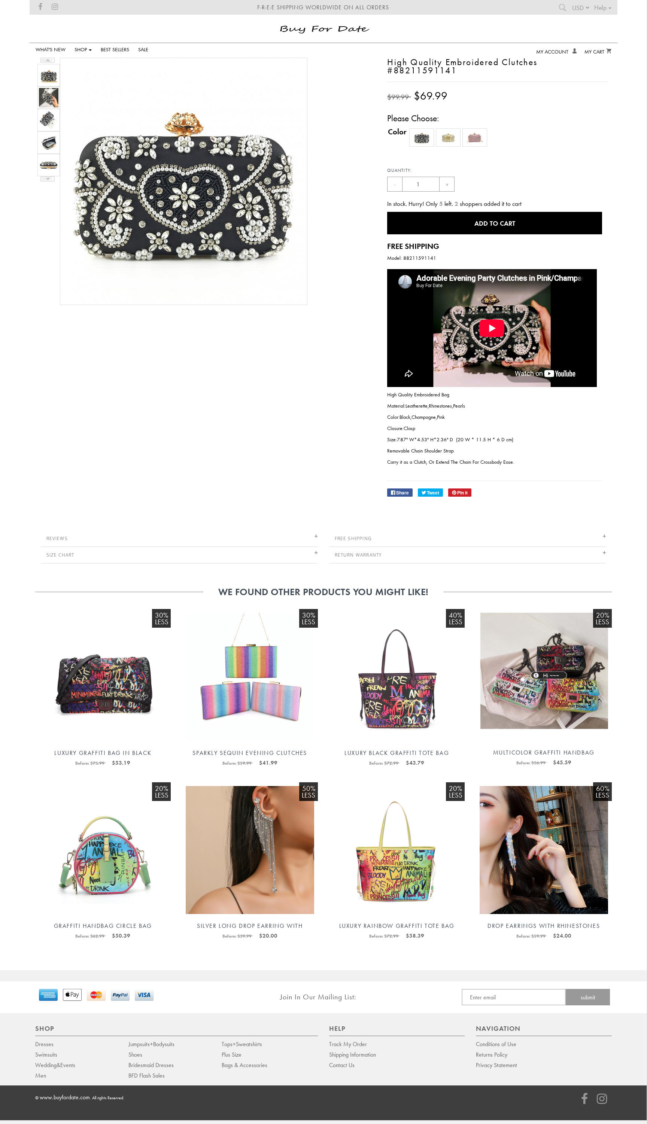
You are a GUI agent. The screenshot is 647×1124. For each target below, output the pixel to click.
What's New (51, 49)
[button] (421, 137)
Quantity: (399, 170)
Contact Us (342, 1065)
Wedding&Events (55, 1065)
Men (40, 1075)
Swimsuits (46, 1054)
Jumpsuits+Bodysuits (151, 1044)
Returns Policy (491, 1054)
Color (397, 131)
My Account (553, 51)
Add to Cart (494, 223)
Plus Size (232, 1054)
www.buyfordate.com (65, 1097)
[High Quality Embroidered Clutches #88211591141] (47, 74)
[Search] (562, 9)
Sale (143, 49)
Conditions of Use (496, 1044)
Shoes (135, 1054)
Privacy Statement (496, 1065)
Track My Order (348, 1044)
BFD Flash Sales (146, 1075)
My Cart (594, 51)
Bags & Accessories (244, 1065)
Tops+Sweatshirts (242, 1044)
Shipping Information (352, 1054)
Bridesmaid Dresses (151, 1065)
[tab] (179, 538)
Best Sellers (115, 49)
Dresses (44, 1044)
